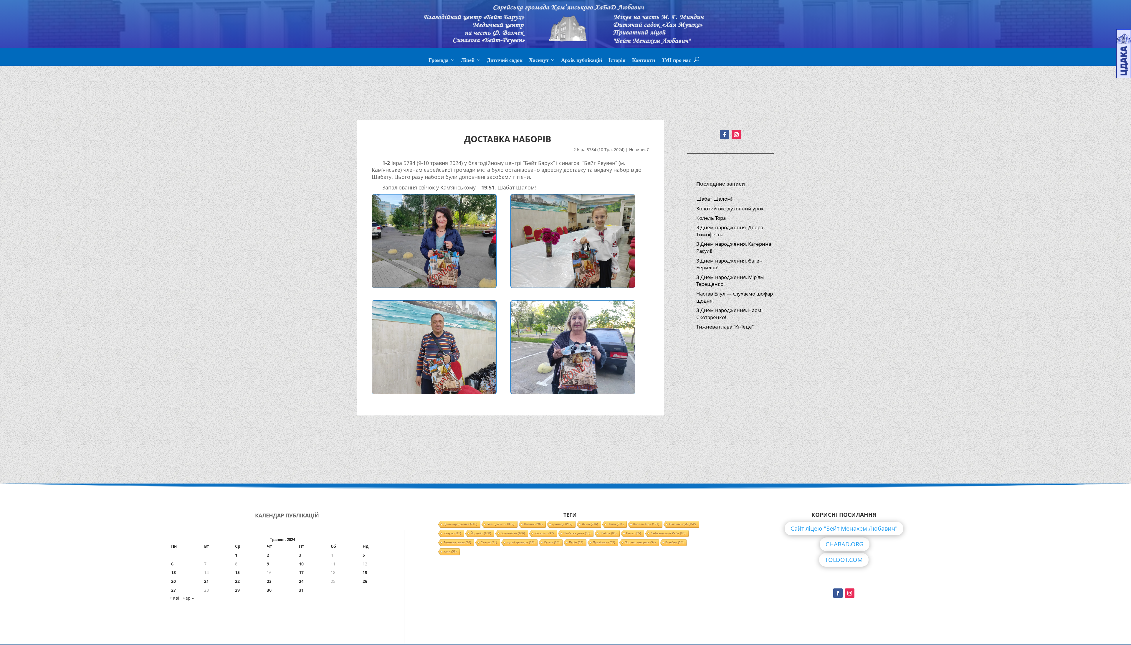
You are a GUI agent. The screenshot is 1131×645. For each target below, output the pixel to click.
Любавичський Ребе (668, 533)
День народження (460, 524)
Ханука (452, 533)
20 (173, 581)
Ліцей (467, 61)
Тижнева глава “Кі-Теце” (725, 326)
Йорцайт (481, 533)
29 (237, 590)
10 (301, 564)
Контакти (643, 61)
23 (269, 581)
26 (365, 581)
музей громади (520, 542)
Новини (637, 149)
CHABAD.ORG (845, 544)
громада (562, 524)
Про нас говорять (640, 542)
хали (450, 551)
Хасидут (539, 61)
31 (301, 590)
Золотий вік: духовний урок (730, 208)
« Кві (174, 598)
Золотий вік (513, 533)
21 (206, 581)
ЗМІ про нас (676, 61)
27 (173, 590)
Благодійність (500, 524)
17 (301, 572)
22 (237, 581)
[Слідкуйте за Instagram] (736, 134)
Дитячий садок (504, 61)
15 (237, 572)
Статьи (489, 542)
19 (365, 572)
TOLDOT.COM (844, 560)
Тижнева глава (457, 542)
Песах (633, 533)
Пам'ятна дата (576, 533)
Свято (616, 524)
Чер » (188, 598)
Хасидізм (544, 533)
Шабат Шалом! (714, 198)
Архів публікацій (581, 61)
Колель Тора (711, 218)
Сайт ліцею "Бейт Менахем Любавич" (844, 528)
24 (301, 581)
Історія (617, 61)
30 (269, 590)
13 (173, 572)
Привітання (604, 542)
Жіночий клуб (682, 524)
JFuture (608, 533)
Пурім (576, 542)
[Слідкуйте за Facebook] (724, 134)
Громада (439, 61)
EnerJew (674, 542)
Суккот (551, 542)
